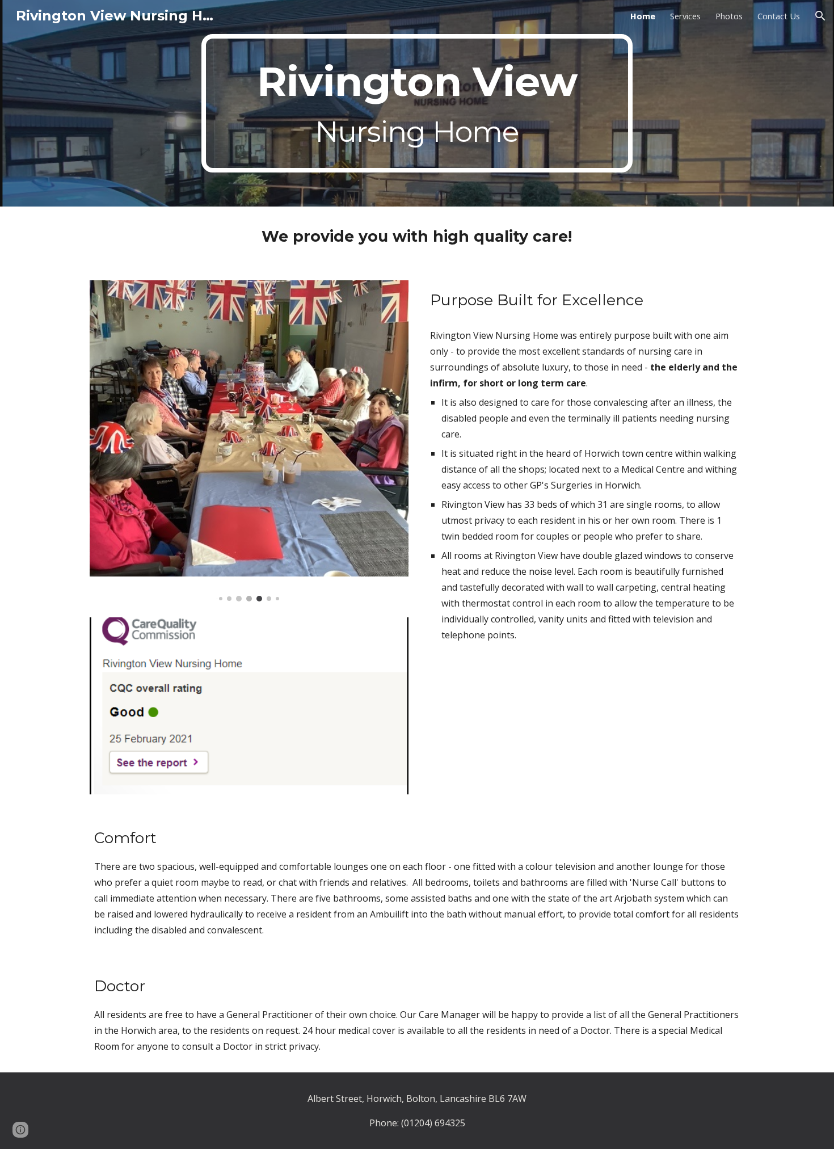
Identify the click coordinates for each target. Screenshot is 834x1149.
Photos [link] (729, 16)
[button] (820, 16)
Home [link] (642, 16)
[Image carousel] (249, 440)
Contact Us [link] (778, 16)
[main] (417, 103)
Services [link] (685, 16)
